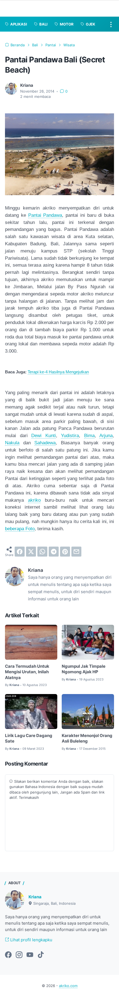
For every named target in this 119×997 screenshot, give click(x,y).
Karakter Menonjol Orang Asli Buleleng (87, 738)
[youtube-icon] (30, 955)
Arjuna (106, 435)
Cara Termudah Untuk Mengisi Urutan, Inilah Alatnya (27, 672)
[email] (76, 552)
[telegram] (54, 552)
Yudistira (70, 435)
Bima (89, 435)
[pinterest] (65, 552)
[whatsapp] (42, 552)
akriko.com (68, 986)
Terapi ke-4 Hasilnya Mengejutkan (58, 372)
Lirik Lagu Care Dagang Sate (28, 738)
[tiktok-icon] (40, 955)
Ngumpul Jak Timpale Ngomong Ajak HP (83, 669)
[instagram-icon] (19, 955)
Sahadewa (45, 442)
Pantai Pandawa (45, 215)
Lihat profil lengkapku (30, 939)
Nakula (12, 442)
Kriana (35, 896)
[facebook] (20, 552)
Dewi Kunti (43, 435)
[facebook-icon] (8, 955)
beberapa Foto (20, 528)
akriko (34, 500)
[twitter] (31, 552)
